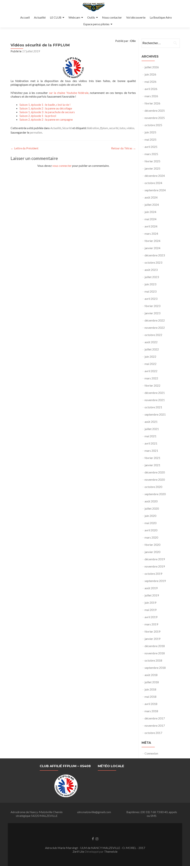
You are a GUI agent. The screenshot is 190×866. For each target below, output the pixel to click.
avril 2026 (151, 89)
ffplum (104, 128)
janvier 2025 (152, 168)
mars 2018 (151, 711)
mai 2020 (150, 523)
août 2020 (151, 501)
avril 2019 (151, 617)
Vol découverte (135, 17)
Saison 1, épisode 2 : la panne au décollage (45, 108)
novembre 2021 (155, 400)
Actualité (40, 17)
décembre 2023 (155, 255)
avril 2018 (151, 704)
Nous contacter (112, 17)
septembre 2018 (155, 667)
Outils (91, 17)
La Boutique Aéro (161, 17)
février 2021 (152, 458)
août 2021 (151, 421)
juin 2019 (150, 602)
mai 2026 (150, 81)
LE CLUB (55, 17)
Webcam (74, 17)
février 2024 (152, 240)
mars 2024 (151, 233)
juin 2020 (150, 515)
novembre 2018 (155, 653)
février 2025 (152, 161)
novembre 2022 (155, 327)
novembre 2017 (155, 725)
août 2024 (151, 197)
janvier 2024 (152, 248)
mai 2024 (150, 219)
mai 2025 (150, 139)
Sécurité (67, 128)
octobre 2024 (153, 183)
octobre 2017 (153, 732)
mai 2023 (150, 291)
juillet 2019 (152, 595)
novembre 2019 (155, 566)
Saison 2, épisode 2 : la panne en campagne (46, 119)
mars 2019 (151, 624)
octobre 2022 (153, 335)
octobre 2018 (153, 660)
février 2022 (152, 385)
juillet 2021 (152, 429)
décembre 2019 (155, 559)
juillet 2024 (152, 204)
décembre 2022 (155, 320)
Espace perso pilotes (96, 24)
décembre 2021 (155, 392)
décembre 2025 (155, 110)
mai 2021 (150, 436)
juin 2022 (150, 356)
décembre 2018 (155, 646)
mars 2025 (151, 154)
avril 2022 (151, 371)
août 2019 (151, 588)
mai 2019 (150, 609)
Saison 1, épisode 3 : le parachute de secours (47, 112)
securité (113, 128)
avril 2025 (151, 146)
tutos (122, 128)
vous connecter (62, 165)
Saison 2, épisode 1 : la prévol (37, 115)
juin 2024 (150, 212)
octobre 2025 (153, 125)
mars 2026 (151, 96)
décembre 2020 (155, 472)
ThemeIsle (110, 851)
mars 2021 (151, 450)
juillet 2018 (152, 682)
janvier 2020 (152, 552)
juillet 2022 (152, 349)
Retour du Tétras (123, 148)
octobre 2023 (153, 262)
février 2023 (152, 306)
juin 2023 (150, 284)
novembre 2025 (155, 117)
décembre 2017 (155, 718)
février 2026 (152, 103)
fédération (93, 128)
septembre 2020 (155, 494)
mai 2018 (150, 696)
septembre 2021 (155, 414)
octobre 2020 (153, 486)
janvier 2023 (152, 313)
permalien (36, 132)
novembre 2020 (155, 479)
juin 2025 (150, 132)
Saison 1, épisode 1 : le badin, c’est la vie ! (45, 104)
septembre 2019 (155, 581)
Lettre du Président (24, 148)
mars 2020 (151, 537)
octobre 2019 (153, 573)
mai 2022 (150, 363)
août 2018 (151, 675)
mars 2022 (151, 378)
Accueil (25, 17)
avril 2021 (151, 443)
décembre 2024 (155, 175)
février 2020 (152, 544)
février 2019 (152, 631)
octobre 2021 (153, 407)
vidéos (130, 128)
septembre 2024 (155, 190)
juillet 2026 (152, 67)
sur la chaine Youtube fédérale (69, 92)
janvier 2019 (152, 638)
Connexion (151, 753)
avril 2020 (151, 530)
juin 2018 (150, 689)
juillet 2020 (152, 508)
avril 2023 (151, 298)
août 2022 (151, 342)
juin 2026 (150, 74)
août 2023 (151, 269)
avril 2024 (151, 226)
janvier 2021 (152, 465)
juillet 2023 (152, 277)
